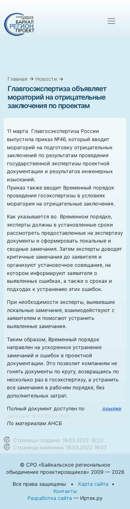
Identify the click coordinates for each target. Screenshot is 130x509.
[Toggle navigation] (111, 21)
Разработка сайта (49, 498)
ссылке (111, 408)
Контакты (65, 491)
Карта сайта (93, 484)
